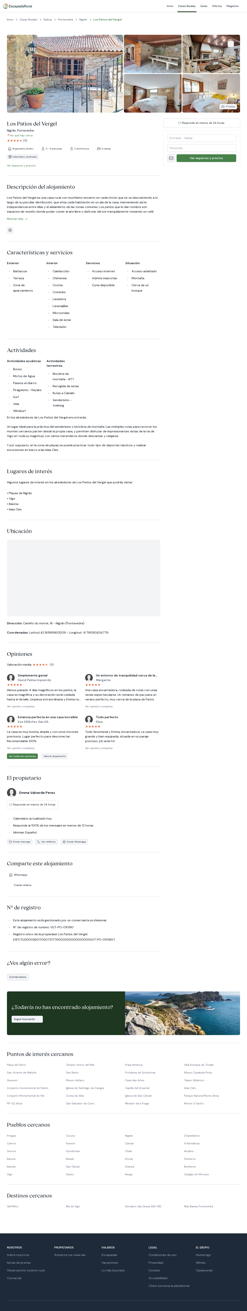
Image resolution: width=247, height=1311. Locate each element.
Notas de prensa (18, 1263)
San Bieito (72, 1072)
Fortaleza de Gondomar (140, 1072)
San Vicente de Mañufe (21, 1072)
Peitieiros (190, 1159)
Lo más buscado (113, 1270)
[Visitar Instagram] (10, 230)
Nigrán (129, 1135)
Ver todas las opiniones (22, 756)
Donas (129, 1159)
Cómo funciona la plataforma (169, 1286)
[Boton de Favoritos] (231, 44)
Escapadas (109, 1255)
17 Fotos (230, 106)
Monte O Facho (194, 1103)
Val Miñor (13, 1206)
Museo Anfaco (75, 1080)
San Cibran (73, 1166)
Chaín (128, 1151)
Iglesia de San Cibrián (138, 1095)
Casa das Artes (134, 1080)
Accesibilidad (158, 1278)
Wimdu (201, 1263)
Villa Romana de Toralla (198, 1065)
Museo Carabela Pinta (198, 1072)
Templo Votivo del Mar (80, 1065)
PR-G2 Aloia (14, 1103)
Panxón (70, 1143)
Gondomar (73, 1151)
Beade (70, 1159)
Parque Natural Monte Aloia (201, 1095)
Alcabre (189, 1151)
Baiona (11, 1159)
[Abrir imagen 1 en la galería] (65, 74)
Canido (129, 1143)
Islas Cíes (190, 1088)
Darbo (70, 1174)
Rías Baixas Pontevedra (198, 1206)
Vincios (11, 1151)
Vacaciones (110, 1263)
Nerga (128, 1174)
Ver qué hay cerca (21, 135)
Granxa (129, 1166)
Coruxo (70, 1135)
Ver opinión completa (20, 706)
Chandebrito (192, 1135)
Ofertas (146, 6)
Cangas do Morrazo (196, 1174)
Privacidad (156, 1263)
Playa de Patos (16, 1065)
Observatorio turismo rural (26, 1270)
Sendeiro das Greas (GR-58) (143, 1206)
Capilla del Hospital (137, 1088)
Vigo (10, 1174)
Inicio (99, 6)
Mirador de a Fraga (137, 1103)
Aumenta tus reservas (69, 1255)
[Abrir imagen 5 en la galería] (211, 93)
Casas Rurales (116, 6)
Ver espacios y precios (206, 158)
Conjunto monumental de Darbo (27, 1088)
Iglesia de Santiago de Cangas (85, 1088)
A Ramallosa (192, 1143)
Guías (132, 6)
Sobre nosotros (18, 1255)
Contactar (14, 1278)
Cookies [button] (154, 1270)
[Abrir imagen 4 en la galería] (153, 93)
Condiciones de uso (163, 1255)
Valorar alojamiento (55, 756)
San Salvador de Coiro (80, 1103)
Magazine (161, 6)
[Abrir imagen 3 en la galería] (211, 54)
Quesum (12, 1080)
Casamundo (204, 1270)
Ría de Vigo (73, 1206)
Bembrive (190, 1166)
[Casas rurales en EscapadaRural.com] (17, 6)
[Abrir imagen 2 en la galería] (153, 54)
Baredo (11, 1166)
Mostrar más (15, 219)
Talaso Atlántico (194, 1080)
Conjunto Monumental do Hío (26, 1095)
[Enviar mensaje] (171, 158)
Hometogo (203, 1255)
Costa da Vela (75, 1095)
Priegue (11, 1135)
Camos (11, 1143)
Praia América (133, 1065)
